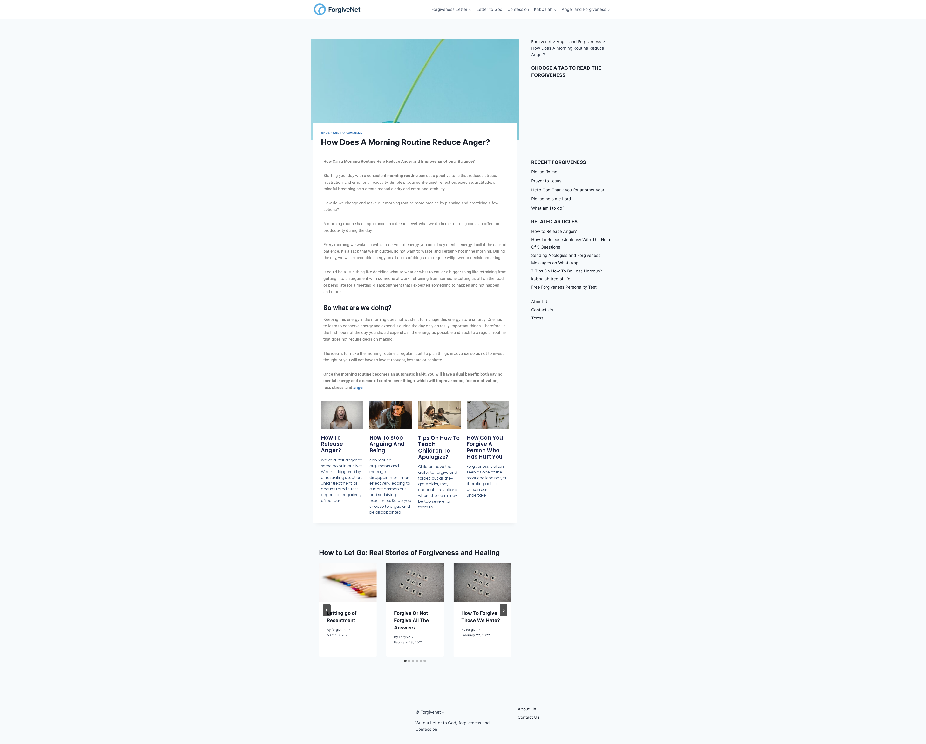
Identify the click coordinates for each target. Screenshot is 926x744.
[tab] (405, 661)
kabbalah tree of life (550, 279)
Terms (537, 318)
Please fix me (544, 171)
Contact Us (542, 309)
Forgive (404, 637)
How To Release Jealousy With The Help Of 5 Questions (570, 243)
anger (358, 387)
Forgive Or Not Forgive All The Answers (411, 620)
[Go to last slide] (327, 610)
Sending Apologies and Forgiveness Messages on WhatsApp (565, 259)
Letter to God (490, 9)
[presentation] (348, 582)
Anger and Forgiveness (341, 133)
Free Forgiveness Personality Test (564, 287)
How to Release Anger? (332, 444)
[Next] (503, 610)
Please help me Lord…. (553, 198)
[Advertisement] (572, 119)
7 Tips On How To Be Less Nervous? (566, 271)
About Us (540, 301)
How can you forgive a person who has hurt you (485, 447)
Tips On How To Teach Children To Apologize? (439, 447)
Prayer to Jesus (546, 180)
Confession (518, 9)
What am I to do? (547, 208)
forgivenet (339, 630)
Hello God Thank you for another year (567, 190)
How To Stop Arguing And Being (387, 444)
